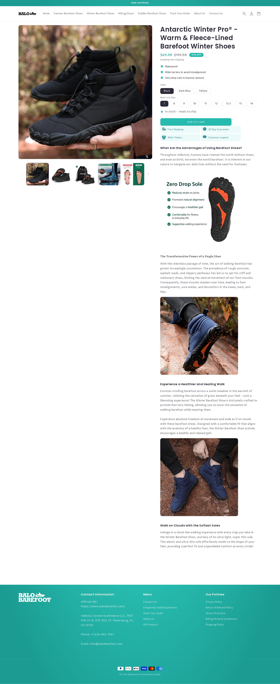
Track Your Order (153, 613)
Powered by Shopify (151, 674)
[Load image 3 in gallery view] (85, 174)
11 (205, 103)
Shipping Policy (215, 624)
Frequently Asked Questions (160, 607)
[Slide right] (148, 174)
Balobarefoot (134, 674)
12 (216, 103)
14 (251, 103)
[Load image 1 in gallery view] (37, 174)
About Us (148, 619)
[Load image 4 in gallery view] (109, 174)
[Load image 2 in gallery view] (61, 174)
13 (240, 103)
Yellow (203, 90)
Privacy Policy (214, 602)
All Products (150, 624)
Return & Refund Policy (219, 607)
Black (167, 90)
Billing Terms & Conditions (221, 619)
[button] (244, 13)
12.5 (228, 103)
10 (194, 103)
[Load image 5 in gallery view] (133, 174)
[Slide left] (22, 174)
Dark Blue (185, 90)
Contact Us (150, 602)
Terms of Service (215, 613)
